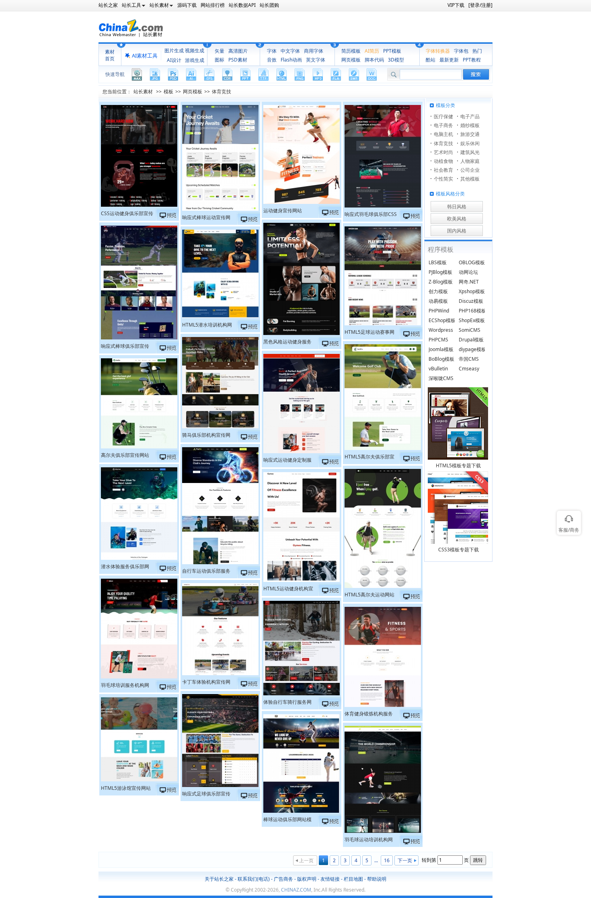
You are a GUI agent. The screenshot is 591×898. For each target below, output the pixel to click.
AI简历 (372, 50)
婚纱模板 (470, 125)
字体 (272, 50)
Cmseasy (469, 368)
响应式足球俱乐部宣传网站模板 (206, 794)
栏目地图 (353, 878)
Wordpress (441, 330)
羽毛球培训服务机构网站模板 (125, 686)
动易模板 (438, 301)
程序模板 (441, 249)
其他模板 (470, 178)
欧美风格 (456, 218)
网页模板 (351, 59)
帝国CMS (469, 359)
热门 (477, 50)
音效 (272, 59)
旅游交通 (470, 134)
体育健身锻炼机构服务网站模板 (369, 714)
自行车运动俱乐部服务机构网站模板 (206, 571)
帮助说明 (376, 878)
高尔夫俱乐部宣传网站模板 (125, 456)
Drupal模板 (471, 339)
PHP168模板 (472, 310)
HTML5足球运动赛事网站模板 (369, 333)
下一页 (405, 860)
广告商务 (283, 878)
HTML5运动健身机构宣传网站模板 (288, 589)
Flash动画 (291, 59)
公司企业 (470, 169)
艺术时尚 (443, 152)
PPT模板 (392, 50)
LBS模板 (438, 262)
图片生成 (174, 50)
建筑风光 (470, 152)
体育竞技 (221, 91)
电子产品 (470, 116)
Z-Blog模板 (441, 281)
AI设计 (174, 60)
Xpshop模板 (472, 291)
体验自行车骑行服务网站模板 (287, 703)
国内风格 (456, 230)
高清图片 (238, 50)
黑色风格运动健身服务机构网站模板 (287, 342)
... (376, 860)
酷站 (430, 59)
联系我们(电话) (254, 878)
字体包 (461, 50)
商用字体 (313, 50)
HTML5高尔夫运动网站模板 (369, 595)
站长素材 (143, 91)
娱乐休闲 (470, 143)
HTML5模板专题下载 (458, 465)
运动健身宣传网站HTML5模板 (282, 211)
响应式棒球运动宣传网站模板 (206, 218)
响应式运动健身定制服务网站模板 (287, 460)
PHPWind (439, 310)
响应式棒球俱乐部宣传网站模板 (125, 347)
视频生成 (194, 50)
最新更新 (449, 59)
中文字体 (290, 50)
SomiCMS (469, 330)
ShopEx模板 (472, 320)
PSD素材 (237, 59)
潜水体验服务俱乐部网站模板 (125, 567)
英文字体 (315, 59)
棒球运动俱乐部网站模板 (287, 820)
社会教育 (443, 169)
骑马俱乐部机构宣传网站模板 (206, 436)
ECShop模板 (442, 320)
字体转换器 (438, 50)
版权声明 (306, 878)
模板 (168, 91)
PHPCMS (438, 339)
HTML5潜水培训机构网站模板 (207, 325)
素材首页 (110, 55)
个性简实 (443, 178)
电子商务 (443, 125)
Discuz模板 (471, 301)
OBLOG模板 (472, 262)
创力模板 (438, 291)
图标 (219, 59)
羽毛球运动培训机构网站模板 (369, 840)
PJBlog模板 (440, 272)
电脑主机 (443, 134)
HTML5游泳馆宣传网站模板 (126, 789)
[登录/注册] (480, 5)
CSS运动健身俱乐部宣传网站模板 (127, 214)
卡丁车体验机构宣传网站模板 (206, 682)
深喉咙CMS (441, 378)
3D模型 (396, 59)
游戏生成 (194, 60)
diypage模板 (472, 349)
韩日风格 (456, 206)
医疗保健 (443, 116)
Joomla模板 (441, 349)
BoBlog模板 (441, 359)
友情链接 (330, 878)
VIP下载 (455, 5)
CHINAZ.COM (296, 889)
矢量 (219, 50)
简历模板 (351, 50)
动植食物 (443, 161)
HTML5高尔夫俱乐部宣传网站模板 (369, 457)
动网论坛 (468, 272)
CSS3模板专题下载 (458, 549)
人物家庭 (470, 161)
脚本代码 (374, 59)
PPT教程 (472, 59)
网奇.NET (469, 281)
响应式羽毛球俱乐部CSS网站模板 (371, 215)
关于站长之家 (219, 878)
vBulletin (438, 368)
